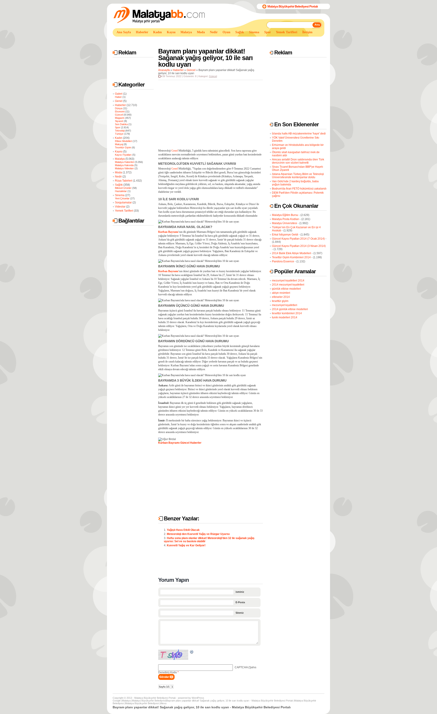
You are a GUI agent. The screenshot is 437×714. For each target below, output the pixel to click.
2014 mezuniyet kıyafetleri (288, 284)
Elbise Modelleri (123, 141)
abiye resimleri (281, 292)
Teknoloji (119, 130)
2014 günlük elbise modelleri (290, 309)
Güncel (119, 114)
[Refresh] (191, 652)
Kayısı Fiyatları (123, 154)
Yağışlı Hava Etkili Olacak (183, 530)
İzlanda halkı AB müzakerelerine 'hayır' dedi (299, 133)
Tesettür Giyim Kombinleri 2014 (291, 257)
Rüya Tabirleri (123, 180)
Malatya (120, 158)
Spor (117, 127)
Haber (118, 97)
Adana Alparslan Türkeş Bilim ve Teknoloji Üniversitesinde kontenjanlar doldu (298, 175)
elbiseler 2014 (281, 297)
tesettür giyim (280, 301)
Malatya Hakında (124, 165)
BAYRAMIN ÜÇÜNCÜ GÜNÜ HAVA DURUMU (191, 305)
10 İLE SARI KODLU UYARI (178, 199)
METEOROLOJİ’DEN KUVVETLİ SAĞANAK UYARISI (197, 163)
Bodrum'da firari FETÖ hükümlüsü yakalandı (299, 188)
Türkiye (119, 133)
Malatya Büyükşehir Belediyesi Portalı (292, 6)
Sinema (119, 195)
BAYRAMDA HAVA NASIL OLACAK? (185, 227)
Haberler (120, 105)
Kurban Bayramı (169, 442)
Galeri (118, 93)
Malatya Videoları (124, 168)
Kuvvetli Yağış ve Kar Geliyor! (186, 545)
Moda (118, 172)
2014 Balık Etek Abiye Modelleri (291, 253)
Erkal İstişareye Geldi (285, 234)
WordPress (198, 697)
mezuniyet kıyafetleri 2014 (288, 280)
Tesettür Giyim (123, 147)
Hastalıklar (121, 191)
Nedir (118, 176)
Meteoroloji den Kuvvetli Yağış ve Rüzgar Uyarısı (198, 534)
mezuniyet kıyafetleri (284, 305)
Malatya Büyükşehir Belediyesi (149, 700)
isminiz (240, 591)
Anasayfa (164, 70)
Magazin (119, 117)
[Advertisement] (195, 40)
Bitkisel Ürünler (123, 188)
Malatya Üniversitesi (284, 223)
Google (117, 700)
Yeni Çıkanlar (122, 198)
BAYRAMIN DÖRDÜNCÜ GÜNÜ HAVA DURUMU (193, 341)
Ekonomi (119, 111)
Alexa (163, 703)
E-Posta (240, 602)
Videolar (120, 206)
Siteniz (240, 612)
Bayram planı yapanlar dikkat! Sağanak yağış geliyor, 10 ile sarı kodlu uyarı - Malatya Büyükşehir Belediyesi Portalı (229, 700)
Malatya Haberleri (124, 162)
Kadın (118, 137)
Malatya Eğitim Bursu (285, 215)
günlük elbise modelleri (286, 288)
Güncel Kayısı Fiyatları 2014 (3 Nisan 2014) (299, 246)
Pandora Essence (283, 261)
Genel (118, 101)
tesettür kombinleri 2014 (287, 313)
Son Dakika (121, 124)
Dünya (118, 108)
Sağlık (119, 184)
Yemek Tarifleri (124, 210)
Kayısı (118, 151)
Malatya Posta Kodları (285, 219)
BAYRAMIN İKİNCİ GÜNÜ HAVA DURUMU (189, 266)
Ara (317, 24)
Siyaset (119, 121)
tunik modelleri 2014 (284, 317)
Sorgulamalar (123, 202)
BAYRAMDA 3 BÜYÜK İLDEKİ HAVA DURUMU (192, 380)
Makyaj (119, 144)
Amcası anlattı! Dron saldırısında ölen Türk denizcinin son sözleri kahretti (298, 161)
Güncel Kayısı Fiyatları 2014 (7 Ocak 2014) (298, 238)
